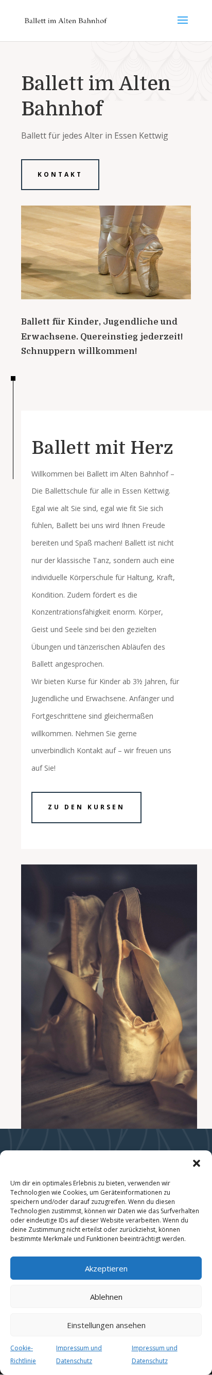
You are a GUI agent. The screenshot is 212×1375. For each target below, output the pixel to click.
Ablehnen (106, 1297)
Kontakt (60, 174)
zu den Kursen (86, 807)
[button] (196, 1163)
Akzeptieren (106, 1268)
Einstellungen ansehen (106, 1325)
